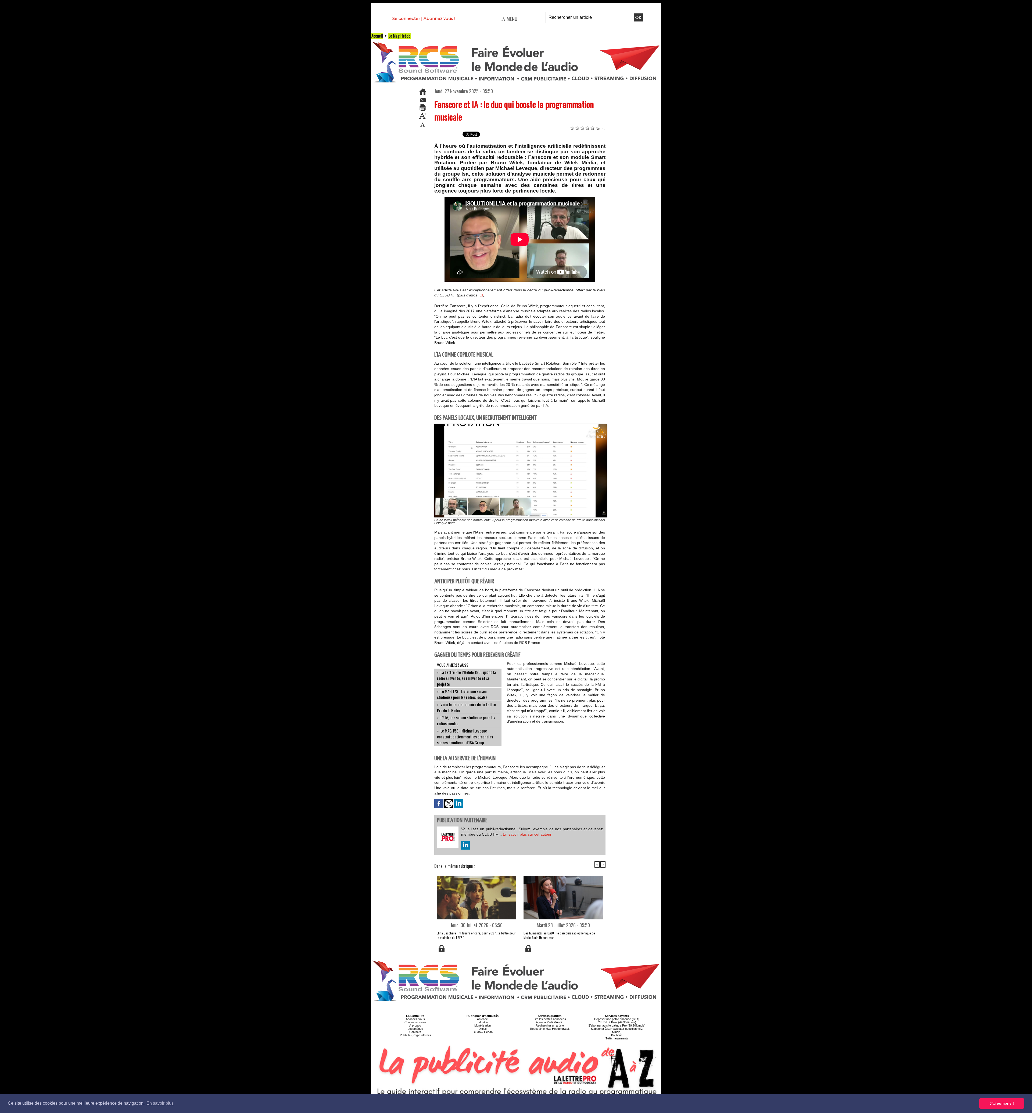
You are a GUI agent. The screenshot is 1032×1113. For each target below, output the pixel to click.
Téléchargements (616, 1038)
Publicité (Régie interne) (415, 1035)
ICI (480, 295)
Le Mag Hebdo (399, 36)
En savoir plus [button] (160, 1103)
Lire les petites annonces (549, 1019)
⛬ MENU (509, 18)
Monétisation (482, 1025)
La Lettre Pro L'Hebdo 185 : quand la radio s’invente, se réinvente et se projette (466, 678)
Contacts (415, 1032)
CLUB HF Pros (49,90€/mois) (617, 1022)
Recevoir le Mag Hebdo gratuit (549, 1028)
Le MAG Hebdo (482, 1032)
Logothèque (415, 1028)
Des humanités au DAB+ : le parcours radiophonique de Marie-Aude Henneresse (559, 935)
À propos (415, 1025)
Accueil (377, 36)
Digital (482, 1028)
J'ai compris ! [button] (1002, 1103)
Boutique (616, 1035)
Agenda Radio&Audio (549, 1022)
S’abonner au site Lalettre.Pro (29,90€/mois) (617, 1025)
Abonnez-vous (415, 1019)
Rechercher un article (550, 1025)
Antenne (482, 1019)
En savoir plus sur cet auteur (527, 834)
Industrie (482, 1022)
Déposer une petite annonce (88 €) (617, 1019)
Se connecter (406, 18)
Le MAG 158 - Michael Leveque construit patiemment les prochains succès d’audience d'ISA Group (465, 736)
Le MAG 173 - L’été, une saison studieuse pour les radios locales (462, 694)
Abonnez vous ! (439, 18)
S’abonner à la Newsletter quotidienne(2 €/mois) (617, 1030)
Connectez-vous (415, 1022)
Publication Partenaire (462, 820)
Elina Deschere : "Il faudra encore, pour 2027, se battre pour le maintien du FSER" (476, 935)
